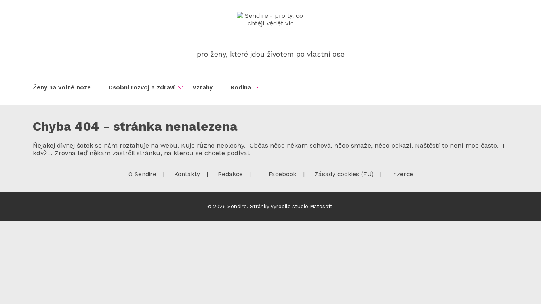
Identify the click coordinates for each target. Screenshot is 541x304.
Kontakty (187, 174)
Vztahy (202, 87)
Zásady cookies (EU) (343, 174)
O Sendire (142, 174)
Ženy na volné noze (62, 87)
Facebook (283, 174)
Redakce (230, 174)
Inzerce (402, 174)
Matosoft (321, 206)
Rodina (240, 87)
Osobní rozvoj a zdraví (142, 87)
